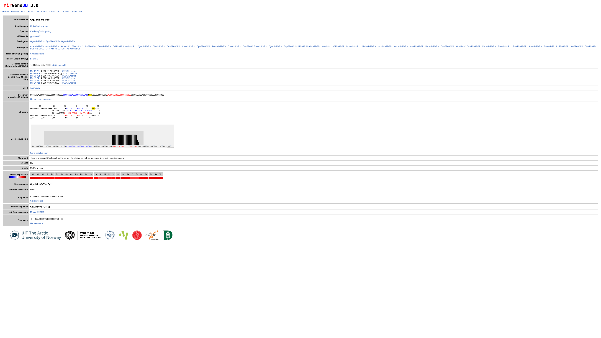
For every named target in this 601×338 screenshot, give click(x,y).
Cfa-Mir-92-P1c (130, 46)
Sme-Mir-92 (549, 46)
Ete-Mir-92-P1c (261, 46)
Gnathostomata (37, 54)
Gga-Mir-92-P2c (68, 41)
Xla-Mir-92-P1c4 (58, 49)
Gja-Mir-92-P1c (276, 46)
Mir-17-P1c (35, 83)
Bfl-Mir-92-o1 (77, 46)
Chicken (40, 31)
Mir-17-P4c (35, 78)
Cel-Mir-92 (117, 46)
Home (5, 11)
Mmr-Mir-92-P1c (385, 46)
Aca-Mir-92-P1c (37, 46)
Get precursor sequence (41, 99)
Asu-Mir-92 (65, 46)
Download (42, 11)
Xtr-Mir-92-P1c (73, 49)
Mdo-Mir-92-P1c (353, 46)
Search (31, 11)
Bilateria (34, 59)
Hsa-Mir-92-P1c (313, 46)
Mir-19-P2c (35, 76)
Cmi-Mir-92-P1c (174, 46)
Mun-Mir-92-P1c (417, 46)
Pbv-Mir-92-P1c (505, 46)
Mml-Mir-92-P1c (369, 46)
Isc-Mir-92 (326, 46)
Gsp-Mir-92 (289, 46)
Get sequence (36, 201)
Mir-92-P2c (35, 71)
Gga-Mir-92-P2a (53, 41)
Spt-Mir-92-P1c (562, 46)
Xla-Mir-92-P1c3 (42, 49)
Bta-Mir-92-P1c (104, 46)
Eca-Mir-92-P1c (235, 46)
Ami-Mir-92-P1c (52, 46)
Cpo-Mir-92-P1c (204, 46)
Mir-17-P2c (35, 80)
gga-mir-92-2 (35, 36)
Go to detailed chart (39, 153)
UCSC (55, 65)
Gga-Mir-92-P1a (37, 41)
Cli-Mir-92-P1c (159, 46)
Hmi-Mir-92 (300, 46)
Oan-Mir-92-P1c (448, 46)
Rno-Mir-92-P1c (520, 46)
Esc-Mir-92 (248, 46)
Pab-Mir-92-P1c (489, 46)
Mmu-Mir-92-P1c (400, 46)
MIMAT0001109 (37, 212)
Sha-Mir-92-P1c (535, 46)
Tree (23, 11)
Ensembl (62, 65)
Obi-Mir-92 (461, 46)
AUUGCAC (35, 88)
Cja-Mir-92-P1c (145, 46)
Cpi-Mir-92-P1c (189, 46)
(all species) (42, 26)
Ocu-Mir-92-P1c (474, 46)
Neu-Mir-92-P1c (432, 46)
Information (77, 11)
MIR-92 (33, 26)
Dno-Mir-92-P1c (219, 46)
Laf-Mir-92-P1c (338, 46)
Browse (15, 11)
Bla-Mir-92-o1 (91, 46)
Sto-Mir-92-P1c (577, 46)
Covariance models (59, 11)
